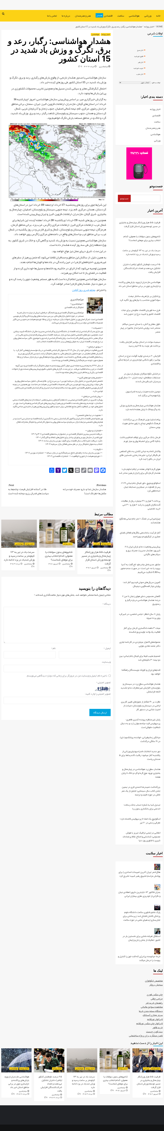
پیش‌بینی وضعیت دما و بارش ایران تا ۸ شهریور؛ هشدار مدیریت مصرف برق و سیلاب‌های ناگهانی (142, 551)
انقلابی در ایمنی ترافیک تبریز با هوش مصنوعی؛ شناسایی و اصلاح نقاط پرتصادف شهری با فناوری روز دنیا (141, 836)
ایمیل (107, 648)
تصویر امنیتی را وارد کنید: (98, 694)
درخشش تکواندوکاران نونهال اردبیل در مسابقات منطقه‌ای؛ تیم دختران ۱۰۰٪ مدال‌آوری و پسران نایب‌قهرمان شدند (139, 378)
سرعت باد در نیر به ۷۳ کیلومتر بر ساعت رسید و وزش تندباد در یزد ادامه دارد (19, 555)
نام (53, 648)
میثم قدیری (103, 66)
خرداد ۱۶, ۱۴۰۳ (89, 66)
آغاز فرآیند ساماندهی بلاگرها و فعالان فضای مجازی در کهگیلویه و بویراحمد (140, 535)
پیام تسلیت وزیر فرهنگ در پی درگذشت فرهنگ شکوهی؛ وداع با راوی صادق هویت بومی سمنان (141, 423)
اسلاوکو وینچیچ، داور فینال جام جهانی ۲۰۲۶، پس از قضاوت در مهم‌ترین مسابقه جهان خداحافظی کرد (140, 487)
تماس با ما (52, 15)
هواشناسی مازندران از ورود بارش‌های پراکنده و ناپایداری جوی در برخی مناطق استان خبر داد (139, 284)
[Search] (3, 14)
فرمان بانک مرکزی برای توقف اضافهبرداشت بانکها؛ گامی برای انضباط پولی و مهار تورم (140, 439)
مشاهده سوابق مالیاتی (152, 1006)
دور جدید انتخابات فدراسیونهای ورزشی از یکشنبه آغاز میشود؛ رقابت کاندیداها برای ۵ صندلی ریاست (139, 755)
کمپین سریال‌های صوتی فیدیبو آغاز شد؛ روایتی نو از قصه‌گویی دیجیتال (141, 584)
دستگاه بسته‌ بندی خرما (151, 1011)
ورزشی (147, 15)
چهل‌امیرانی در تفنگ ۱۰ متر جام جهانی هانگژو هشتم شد (139, 521)
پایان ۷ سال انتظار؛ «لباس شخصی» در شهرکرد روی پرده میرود (139, 616)
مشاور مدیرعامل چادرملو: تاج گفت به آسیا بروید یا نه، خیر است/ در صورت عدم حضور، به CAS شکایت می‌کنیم (140, 568)
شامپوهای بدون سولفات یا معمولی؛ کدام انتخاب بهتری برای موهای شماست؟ (59, 555)
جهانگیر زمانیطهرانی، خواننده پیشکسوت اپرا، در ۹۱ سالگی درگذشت (139, 739)
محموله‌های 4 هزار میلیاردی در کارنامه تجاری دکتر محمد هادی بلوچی (139, 644)
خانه (158, 15)
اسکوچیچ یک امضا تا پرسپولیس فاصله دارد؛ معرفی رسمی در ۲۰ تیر (140, 821)
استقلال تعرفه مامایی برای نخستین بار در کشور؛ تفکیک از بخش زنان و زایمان (141, 938)
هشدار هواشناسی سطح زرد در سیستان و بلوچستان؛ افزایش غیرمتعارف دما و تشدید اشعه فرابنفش (140, 688)
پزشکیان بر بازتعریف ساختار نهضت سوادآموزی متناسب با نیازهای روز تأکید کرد (140, 298)
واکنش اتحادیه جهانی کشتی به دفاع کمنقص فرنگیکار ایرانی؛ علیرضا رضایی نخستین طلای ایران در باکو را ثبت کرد (139, 455)
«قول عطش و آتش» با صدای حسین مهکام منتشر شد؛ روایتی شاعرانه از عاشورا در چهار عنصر (140, 328)
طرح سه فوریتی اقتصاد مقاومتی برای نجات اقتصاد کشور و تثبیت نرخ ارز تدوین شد (140, 312)
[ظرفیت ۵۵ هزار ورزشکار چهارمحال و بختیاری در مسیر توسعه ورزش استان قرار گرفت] (95, 534)
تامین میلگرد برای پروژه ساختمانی (146, 1035)
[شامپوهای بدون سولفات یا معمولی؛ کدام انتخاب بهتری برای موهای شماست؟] (57, 534)
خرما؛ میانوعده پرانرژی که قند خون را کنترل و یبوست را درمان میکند (139, 958)
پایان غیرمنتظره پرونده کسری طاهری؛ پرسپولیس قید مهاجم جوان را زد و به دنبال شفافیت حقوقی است (140, 724)
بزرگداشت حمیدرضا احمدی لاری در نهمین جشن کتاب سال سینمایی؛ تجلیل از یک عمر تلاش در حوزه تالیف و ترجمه (140, 791)
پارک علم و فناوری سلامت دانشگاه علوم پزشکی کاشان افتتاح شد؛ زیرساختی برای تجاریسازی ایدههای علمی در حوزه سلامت (141, 916)
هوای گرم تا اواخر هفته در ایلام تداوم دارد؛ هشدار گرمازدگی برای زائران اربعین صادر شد (139, 471)
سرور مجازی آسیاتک (153, 1015)
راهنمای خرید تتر (154, 1002)
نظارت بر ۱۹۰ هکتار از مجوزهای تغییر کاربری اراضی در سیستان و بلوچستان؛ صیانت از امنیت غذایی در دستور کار (140, 706)
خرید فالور (157, 1027)
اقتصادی (104, 15)
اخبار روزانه (106, 34)
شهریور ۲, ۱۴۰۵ (91, 567)
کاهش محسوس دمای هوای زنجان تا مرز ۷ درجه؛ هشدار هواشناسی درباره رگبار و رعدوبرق (141, 600)
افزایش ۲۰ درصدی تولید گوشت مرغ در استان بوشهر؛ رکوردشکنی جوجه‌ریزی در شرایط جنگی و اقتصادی (139, 360)
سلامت (120, 15)
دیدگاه (106, 604)
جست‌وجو (156, 186)
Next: (28, 489)
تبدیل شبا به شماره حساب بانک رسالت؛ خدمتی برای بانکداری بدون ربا (142, 807)
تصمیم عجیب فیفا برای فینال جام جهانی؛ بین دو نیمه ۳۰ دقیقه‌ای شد (139, 658)
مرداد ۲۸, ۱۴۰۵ (54, 1097)
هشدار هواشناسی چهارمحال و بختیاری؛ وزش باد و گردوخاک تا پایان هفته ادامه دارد (140, 407)
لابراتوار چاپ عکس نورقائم (149, 1023)
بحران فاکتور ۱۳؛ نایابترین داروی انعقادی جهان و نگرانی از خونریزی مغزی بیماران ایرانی (139, 894)
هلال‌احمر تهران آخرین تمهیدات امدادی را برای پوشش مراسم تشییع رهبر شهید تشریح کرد (139, 874)
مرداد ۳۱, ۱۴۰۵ (15, 564)
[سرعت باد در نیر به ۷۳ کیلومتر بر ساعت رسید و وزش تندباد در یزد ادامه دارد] (19, 534)
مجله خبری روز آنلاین (83, 290)
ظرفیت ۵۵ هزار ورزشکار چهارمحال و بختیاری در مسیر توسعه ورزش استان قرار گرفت (96, 557)
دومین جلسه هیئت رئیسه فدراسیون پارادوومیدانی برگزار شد (143, 394)
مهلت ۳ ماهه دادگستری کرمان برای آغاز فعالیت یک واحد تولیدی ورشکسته (141, 630)
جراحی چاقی (157, 998)
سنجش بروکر (156, 984)
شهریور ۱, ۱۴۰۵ (53, 564)
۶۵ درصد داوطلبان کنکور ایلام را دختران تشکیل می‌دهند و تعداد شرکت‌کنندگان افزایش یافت (141, 268)
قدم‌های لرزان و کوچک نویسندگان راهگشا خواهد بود (141, 672)
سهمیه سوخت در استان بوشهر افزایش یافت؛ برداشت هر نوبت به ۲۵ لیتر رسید (139, 344)
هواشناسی (134, 15)
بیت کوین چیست (154, 1031)
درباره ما (66, 15)
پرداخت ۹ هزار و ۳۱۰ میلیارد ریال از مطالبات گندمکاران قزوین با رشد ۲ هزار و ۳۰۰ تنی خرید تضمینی (140, 505)
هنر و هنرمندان (83, 15)
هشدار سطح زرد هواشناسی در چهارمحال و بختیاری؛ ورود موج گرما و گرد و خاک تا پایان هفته (140, 773)
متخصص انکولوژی (154, 980)
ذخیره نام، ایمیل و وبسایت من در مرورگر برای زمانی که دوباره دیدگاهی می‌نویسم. (66, 676)
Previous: (84, 489)
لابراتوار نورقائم (155, 1019)
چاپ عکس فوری (155, 994)
